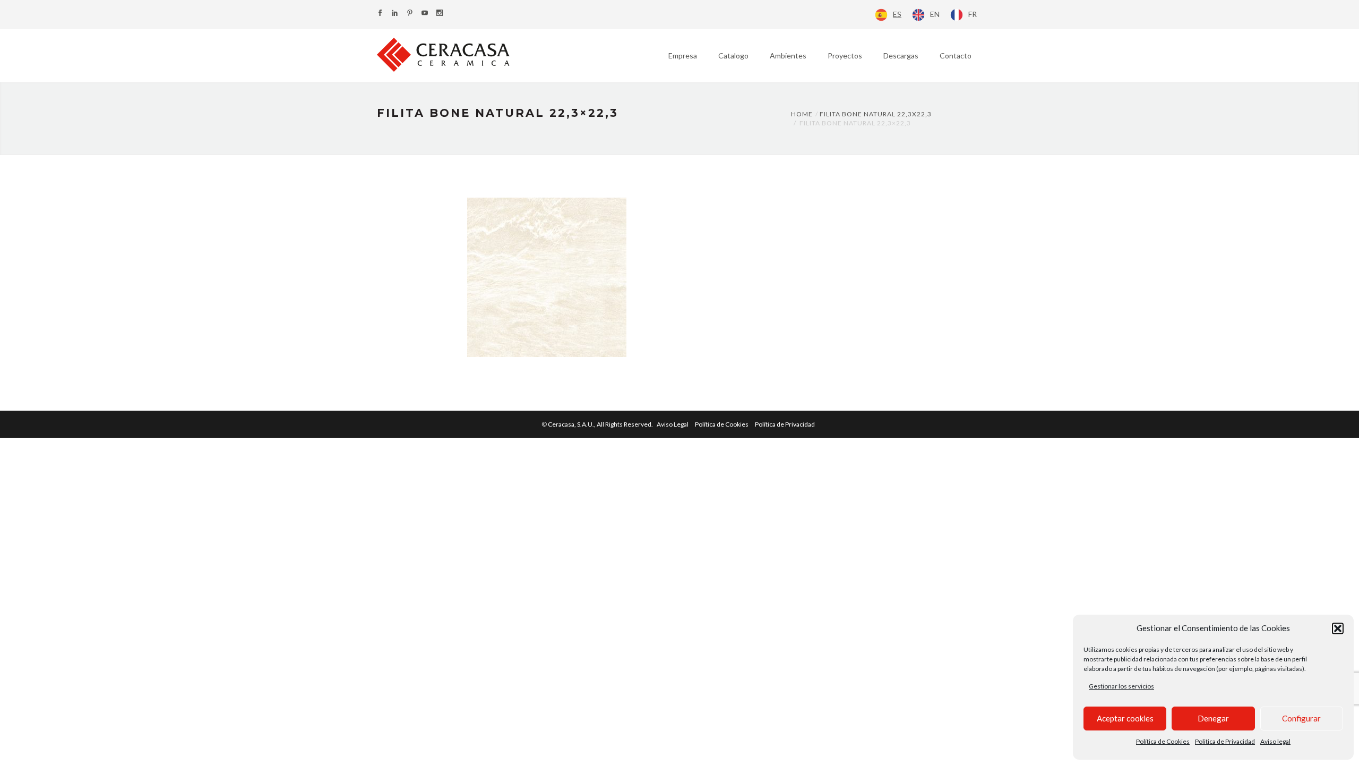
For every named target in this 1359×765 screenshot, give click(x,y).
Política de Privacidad (785, 424)
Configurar (1301, 718)
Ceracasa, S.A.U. (601, 424)
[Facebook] (380, 14)
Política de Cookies (1163, 741)
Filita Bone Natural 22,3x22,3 (876, 114)
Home (802, 114)
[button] (1337, 628)
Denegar (1213, 718)
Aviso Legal (673, 424)
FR (972, 14)
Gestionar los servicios (1121, 686)
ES (897, 14)
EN (935, 14)
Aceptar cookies (1125, 718)
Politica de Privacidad (1225, 741)
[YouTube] (425, 14)
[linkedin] (395, 14)
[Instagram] (439, 14)
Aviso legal (1275, 741)
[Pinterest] (410, 14)
